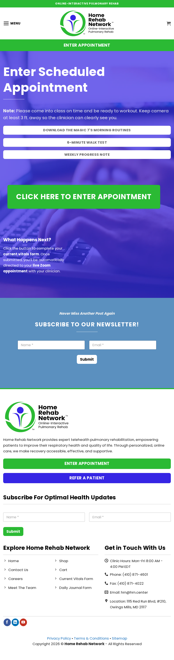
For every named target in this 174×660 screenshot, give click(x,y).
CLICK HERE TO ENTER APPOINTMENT (84, 196)
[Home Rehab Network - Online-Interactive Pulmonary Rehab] (87, 23)
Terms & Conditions (91, 638)
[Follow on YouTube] (23, 622)
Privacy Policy (59, 638)
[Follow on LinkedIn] (15, 622)
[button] (12, 23)
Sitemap (119, 638)
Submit (87, 359)
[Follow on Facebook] (7, 622)
